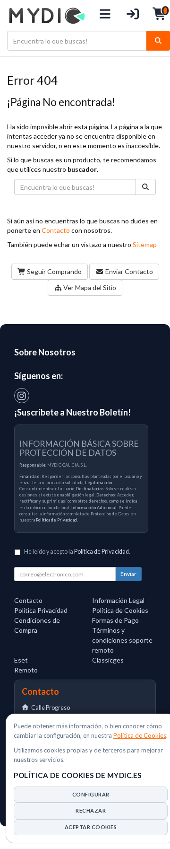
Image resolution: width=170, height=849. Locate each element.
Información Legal (118, 600)
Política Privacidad (41, 610)
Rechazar (91, 810)
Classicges (108, 660)
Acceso (133, 15)
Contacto (56, 230)
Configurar (91, 794)
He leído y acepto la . (77, 551)
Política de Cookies (139, 735)
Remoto (26, 670)
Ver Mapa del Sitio (89, 287)
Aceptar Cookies (91, 827)
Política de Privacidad (56, 519)
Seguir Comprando (54, 271)
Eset (21, 660)
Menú (105, 15)
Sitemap (145, 244)
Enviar (128, 573)
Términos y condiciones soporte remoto (122, 640)
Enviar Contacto (128, 271)
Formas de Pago (115, 620)
